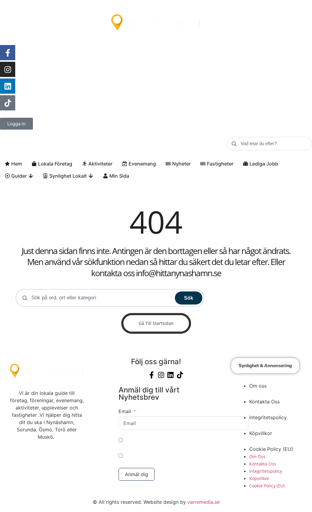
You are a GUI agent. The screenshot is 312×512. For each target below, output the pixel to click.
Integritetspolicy (268, 417)
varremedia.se (203, 502)
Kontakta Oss (264, 402)
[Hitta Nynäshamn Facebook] (7, 52)
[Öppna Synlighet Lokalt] (90, 175)
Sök (188, 298)
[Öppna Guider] (30, 175)
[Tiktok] (7, 102)
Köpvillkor (260, 433)
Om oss (258, 386)
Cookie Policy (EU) (271, 449)
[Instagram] (7, 69)
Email (125, 411)
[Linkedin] (7, 86)
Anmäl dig (136, 474)
